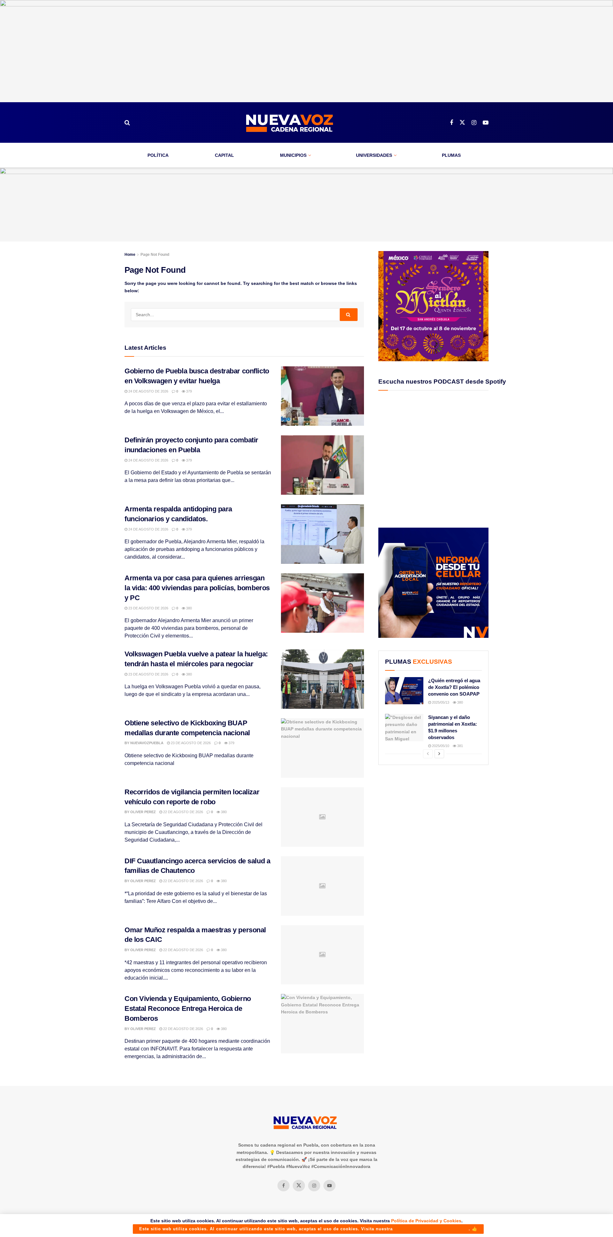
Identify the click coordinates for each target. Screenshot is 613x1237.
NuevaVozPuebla (146, 743)
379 (188, 391)
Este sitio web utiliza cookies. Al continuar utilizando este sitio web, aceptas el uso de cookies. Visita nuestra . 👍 (308, 1228)
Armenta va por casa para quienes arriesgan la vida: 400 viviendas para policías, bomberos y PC (197, 588)
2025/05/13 (440, 702)
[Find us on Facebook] (451, 122)
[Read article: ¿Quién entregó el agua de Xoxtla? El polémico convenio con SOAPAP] (404, 691)
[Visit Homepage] (290, 122)
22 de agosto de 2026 (182, 812)
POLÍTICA (158, 155)
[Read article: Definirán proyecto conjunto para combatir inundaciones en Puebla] (322, 465)
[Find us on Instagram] (474, 122)
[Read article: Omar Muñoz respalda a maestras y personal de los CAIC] (322, 955)
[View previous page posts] (428, 753)
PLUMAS (451, 155)
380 (188, 608)
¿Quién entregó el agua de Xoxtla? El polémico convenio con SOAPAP (454, 687)
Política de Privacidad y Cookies (426, 1220)
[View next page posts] (439, 753)
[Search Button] (127, 123)
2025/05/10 (440, 746)
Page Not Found (154, 254)
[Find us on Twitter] (462, 122)
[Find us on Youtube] (485, 122)
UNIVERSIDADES (374, 155)
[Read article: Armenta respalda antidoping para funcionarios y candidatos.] (322, 534)
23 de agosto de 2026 (147, 608)
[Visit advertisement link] (306, 51)
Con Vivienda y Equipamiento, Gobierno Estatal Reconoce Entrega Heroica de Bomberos (188, 1008)
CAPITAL (224, 155)
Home (130, 254)
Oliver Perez (143, 812)
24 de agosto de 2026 (147, 391)
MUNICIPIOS (293, 155)
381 (459, 746)
